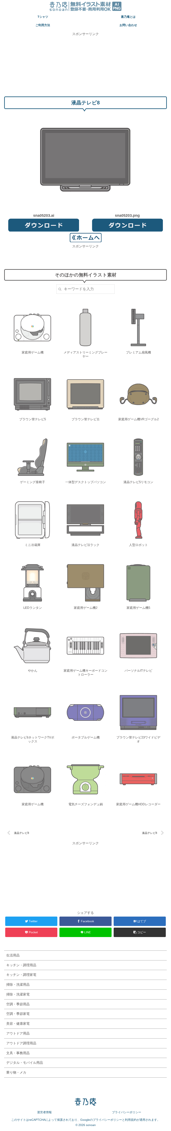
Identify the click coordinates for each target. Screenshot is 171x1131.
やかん (32, 670)
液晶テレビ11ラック (85, 545)
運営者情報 (44, 1112)
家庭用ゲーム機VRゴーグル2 (138, 419)
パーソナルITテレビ (138, 670)
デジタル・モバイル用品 (24, 1062)
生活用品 (13, 955)
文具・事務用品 (18, 1053)
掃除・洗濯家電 (18, 994)
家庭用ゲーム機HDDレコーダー (138, 804)
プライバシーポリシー (126, 1112)
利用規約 (131, 1119)
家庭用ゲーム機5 (138, 607)
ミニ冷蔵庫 (32, 545)
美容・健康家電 (18, 1023)
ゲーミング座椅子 (32, 482)
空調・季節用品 (18, 1004)
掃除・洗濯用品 (18, 984)
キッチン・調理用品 (21, 965)
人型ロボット (138, 545)
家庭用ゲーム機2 (85, 607)
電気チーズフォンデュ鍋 (85, 804)
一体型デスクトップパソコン (85, 482)
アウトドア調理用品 (21, 1043)
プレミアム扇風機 (138, 352)
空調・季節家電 (18, 1014)
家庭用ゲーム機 (33, 352)
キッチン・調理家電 (21, 974)
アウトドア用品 (18, 1033)
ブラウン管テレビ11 (85, 419)
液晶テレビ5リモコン (138, 482)
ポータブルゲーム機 (86, 737)
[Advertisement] (85, 66)
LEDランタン (32, 607)
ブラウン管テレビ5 (32, 419)
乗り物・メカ (16, 1072)
